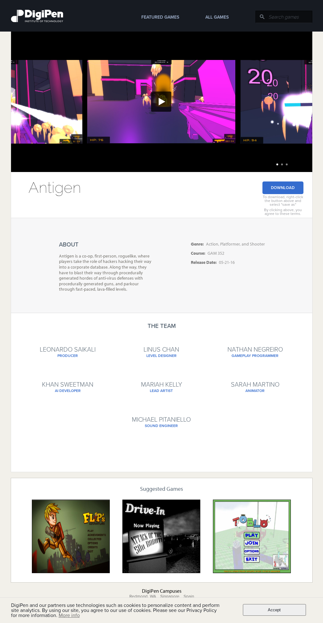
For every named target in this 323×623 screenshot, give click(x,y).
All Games (217, 17)
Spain (189, 596)
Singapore (169, 596)
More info (69, 615)
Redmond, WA (142, 596)
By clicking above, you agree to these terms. (283, 212)
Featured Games (160, 17)
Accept (274, 610)
